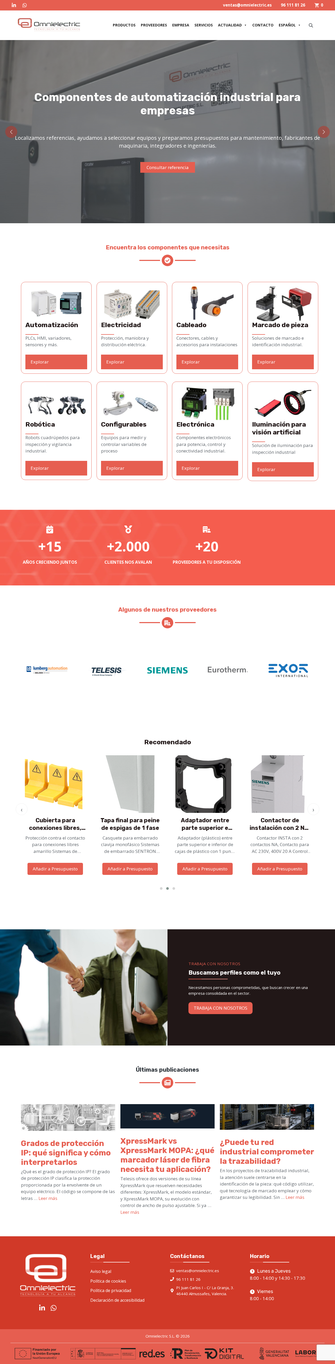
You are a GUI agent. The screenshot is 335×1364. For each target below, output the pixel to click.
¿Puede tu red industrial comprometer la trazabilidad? (267, 1152)
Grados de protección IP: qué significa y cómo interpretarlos (66, 1153)
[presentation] (21, 809)
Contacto (262, 25)
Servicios (203, 25)
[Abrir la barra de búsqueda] (311, 25)
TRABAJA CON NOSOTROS (220, 1008)
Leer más (47, 1198)
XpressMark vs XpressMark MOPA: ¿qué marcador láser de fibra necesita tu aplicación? (167, 1155)
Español (287, 25)
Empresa (180, 25)
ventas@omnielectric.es (247, 5)
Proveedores (154, 25)
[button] (11, 132)
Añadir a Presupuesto (55, 869)
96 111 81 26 (293, 5)
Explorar (40, 362)
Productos (124, 25)
